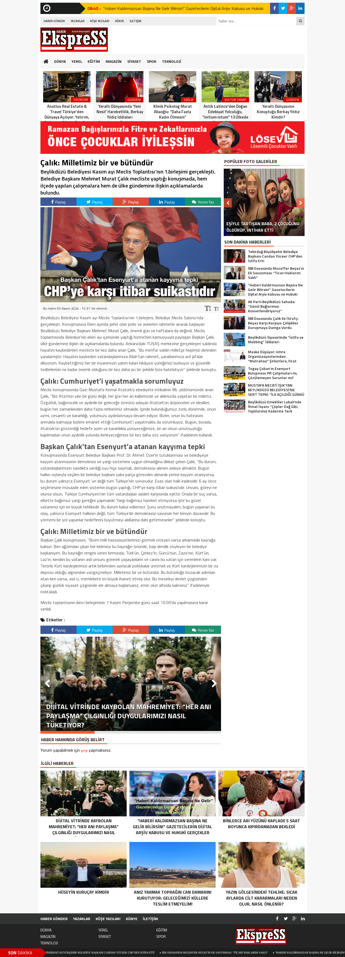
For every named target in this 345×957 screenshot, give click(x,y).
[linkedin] (300, 8)
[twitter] (283, 8)
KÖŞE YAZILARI (99, 21)
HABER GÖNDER (54, 21)
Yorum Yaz (205, 202)
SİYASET (134, 61)
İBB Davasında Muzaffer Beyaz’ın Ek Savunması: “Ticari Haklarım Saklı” (171, 952)
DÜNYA (60, 61)
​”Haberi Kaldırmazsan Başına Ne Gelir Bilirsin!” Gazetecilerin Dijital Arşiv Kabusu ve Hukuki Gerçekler (172, 11)
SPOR (151, 61)
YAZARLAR (78, 21)
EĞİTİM (94, 61)
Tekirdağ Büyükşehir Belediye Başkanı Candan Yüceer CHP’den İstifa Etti (56, 952)
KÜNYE (119, 21)
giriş (84, 750)
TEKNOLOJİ (171, 61)
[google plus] (291, 8)
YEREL (76, 61)
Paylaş (60, 202)
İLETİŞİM (135, 21)
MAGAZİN (114, 61)
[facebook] (274, 8)
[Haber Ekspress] (74, 39)
